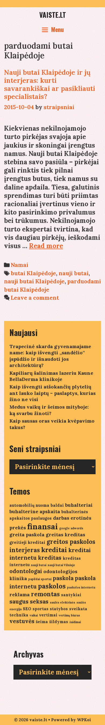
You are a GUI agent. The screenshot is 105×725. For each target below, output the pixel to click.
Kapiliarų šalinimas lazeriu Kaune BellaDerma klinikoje (51, 376)
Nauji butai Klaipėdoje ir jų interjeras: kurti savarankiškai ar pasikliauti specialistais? (49, 84)
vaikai (34, 615)
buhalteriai (79, 505)
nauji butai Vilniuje (61, 565)
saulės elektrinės (62, 602)
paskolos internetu (81, 587)
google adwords (71, 528)
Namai (19, 265)
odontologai (25, 571)
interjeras (24, 550)
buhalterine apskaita (34, 511)
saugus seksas (28, 601)
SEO (27, 608)
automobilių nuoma (29, 505)
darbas (61, 518)
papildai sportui (39, 579)
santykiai (71, 594)
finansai (42, 526)
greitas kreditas (65, 534)
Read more (46, 246)
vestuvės (21, 621)
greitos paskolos (71, 541)
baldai (57, 505)
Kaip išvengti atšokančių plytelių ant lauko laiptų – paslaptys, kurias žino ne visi (52, 393)
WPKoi (84, 719)
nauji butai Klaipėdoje (34, 281)
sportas (40, 608)
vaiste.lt (52, 15)
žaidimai (75, 622)
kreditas (49, 557)
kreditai (54, 550)
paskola (63, 578)
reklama (19, 594)
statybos (59, 608)
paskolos (52, 586)
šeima (42, 621)
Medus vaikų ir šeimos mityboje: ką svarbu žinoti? (49, 410)
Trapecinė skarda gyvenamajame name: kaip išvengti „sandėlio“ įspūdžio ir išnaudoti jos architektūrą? (50, 355)
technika (18, 614)
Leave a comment (35, 297)
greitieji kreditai (27, 542)
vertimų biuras (69, 615)
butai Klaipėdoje (33, 273)
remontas (45, 594)
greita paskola (26, 534)
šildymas (58, 621)
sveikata (78, 608)
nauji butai (74, 273)
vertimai (48, 614)
